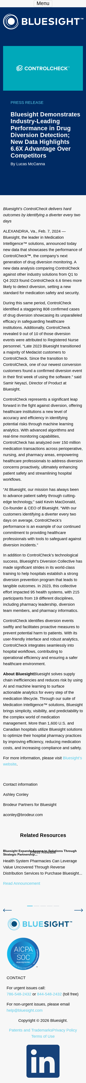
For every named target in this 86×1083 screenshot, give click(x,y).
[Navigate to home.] (43, 21)
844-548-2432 (49, 994)
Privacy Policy (64, 1030)
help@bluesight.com (25, 1010)
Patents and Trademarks (30, 1030)
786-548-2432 (19, 994)
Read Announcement (21, 883)
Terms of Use (43, 1036)
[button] (7, 910)
